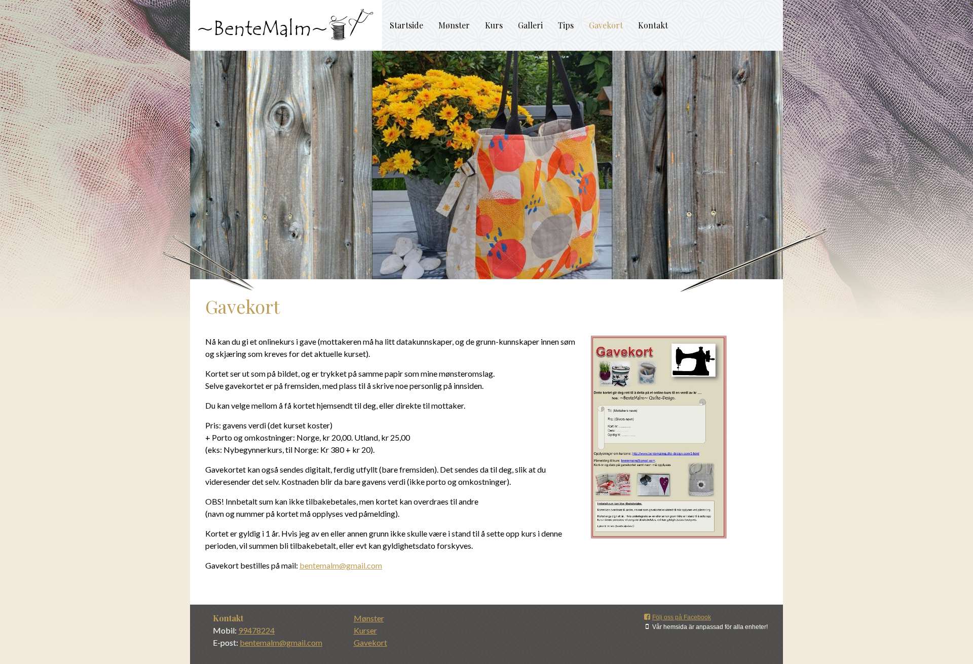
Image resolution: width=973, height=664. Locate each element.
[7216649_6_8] (658, 437)
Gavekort (606, 25)
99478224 (256, 630)
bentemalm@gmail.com (341, 565)
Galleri (530, 25)
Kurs (494, 25)
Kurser (365, 630)
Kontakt (653, 25)
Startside (406, 25)
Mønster (454, 25)
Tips (566, 25)
